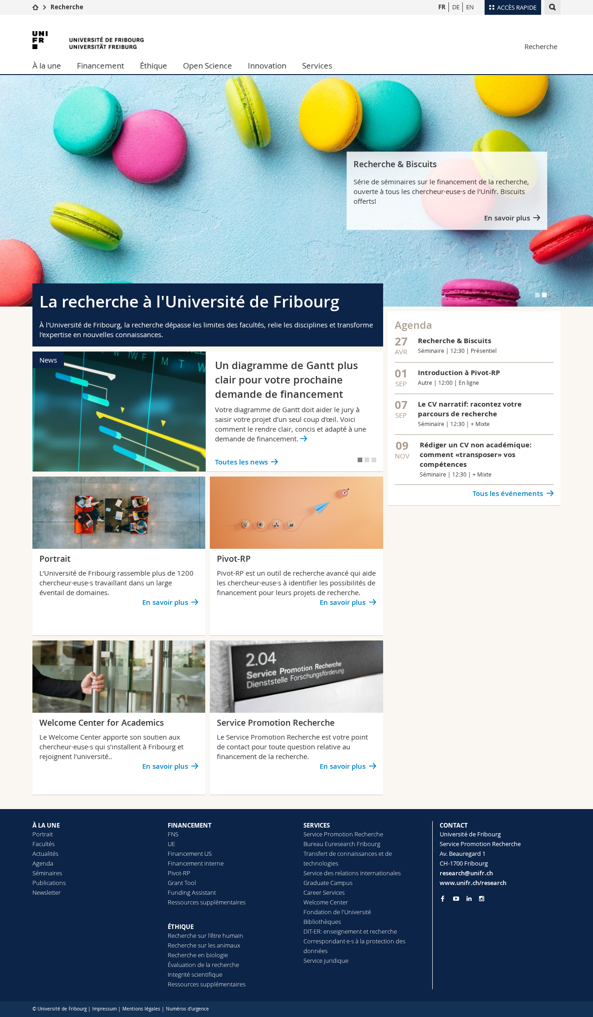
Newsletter (46, 892)
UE (171, 844)
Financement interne (196, 863)
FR (442, 7)
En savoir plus (507, 218)
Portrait (42, 834)
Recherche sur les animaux (204, 945)
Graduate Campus (328, 883)
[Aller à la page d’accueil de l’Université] (88, 40)
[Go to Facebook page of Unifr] (443, 898)
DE (456, 7)
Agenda (42, 863)
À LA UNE (46, 825)
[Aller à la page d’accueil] (35, 7)
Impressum (104, 1009)
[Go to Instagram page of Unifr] (481, 899)
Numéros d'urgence (187, 1009)
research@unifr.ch (466, 873)
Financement (100, 65)
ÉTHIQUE (181, 927)
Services (317, 65)
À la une (46, 65)
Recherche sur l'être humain (205, 935)
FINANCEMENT (190, 825)
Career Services (324, 892)
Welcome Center (325, 902)
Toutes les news (241, 462)
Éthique (153, 65)
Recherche (66, 7)
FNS (173, 834)
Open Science (207, 65)
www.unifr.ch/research (473, 883)
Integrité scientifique (195, 974)
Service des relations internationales (352, 873)
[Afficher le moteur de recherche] (552, 7)
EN (470, 7)
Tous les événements (508, 493)
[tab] (537, 295)
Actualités (45, 853)
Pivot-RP (179, 873)
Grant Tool (182, 883)
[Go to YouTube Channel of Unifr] (456, 899)
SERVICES (316, 825)
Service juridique (325, 960)
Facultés (43, 844)
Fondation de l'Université (337, 912)
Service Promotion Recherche (343, 834)
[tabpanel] (296, 191)
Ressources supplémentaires (207, 902)
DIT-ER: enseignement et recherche (350, 931)
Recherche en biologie (198, 955)
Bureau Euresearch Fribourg (341, 844)
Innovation (267, 65)
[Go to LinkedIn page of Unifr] (469, 899)
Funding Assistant (192, 892)
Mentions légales (141, 1009)
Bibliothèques (322, 921)
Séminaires (47, 873)
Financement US (190, 853)
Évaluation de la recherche (203, 964)
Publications (49, 883)
